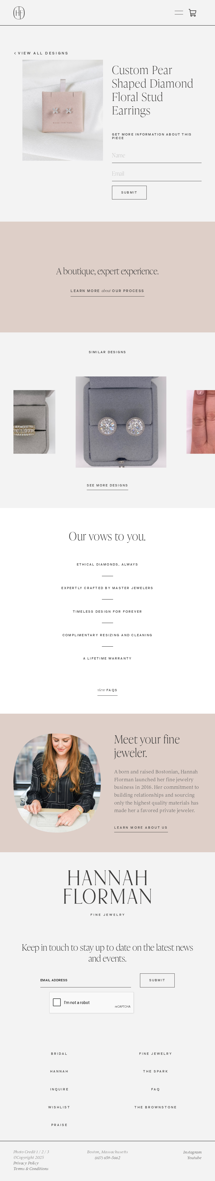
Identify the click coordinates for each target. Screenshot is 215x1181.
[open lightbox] (121, 421)
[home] (19, 12)
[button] (179, 12)
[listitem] (121, 421)
